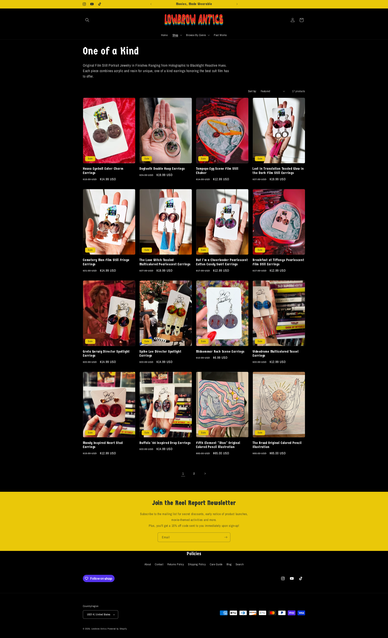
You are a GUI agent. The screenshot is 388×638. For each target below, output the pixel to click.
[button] (87, 20)
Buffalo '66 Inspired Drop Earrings (165, 443)
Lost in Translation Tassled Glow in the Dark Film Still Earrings (278, 171)
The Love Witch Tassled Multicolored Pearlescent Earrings (165, 262)
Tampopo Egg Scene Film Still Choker (217, 171)
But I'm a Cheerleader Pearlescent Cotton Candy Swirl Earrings (222, 262)
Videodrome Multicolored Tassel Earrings (275, 354)
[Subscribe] (225, 537)
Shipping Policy (197, 564)
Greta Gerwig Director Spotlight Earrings (106, 354)
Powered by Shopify (117, 628)
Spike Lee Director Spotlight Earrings (160, 354)
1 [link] (183, 473)
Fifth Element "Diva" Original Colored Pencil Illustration (218, 445)
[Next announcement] (237, 4)
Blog (229, 564)
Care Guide (216, 564)
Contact (159, 564)
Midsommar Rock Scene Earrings (220, 351)
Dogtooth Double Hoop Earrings (162, 169)
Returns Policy (175, 564)
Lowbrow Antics (99, 628)
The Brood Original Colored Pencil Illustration (277, 445)
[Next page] (204, 473)
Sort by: (252, 91)
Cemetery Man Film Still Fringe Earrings (106, 262)
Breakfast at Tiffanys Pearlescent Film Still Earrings (278, 262)
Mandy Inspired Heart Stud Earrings (103, 445)
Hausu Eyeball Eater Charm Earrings (103, 171)
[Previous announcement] (151, 4)
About (147, 564)
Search (240, 564)
